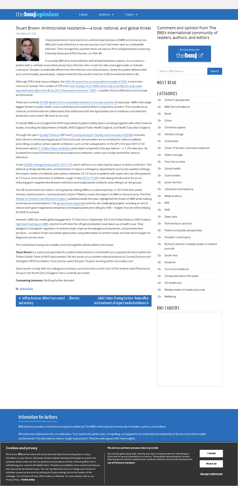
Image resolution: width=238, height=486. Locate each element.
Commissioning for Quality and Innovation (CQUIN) (102, 135)
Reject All (211, 463)
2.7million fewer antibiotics (54, 148)
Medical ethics (173, 196)
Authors (105, 14)
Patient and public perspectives (183, 230)
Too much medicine (177, 269)
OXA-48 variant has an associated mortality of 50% (96, 81)
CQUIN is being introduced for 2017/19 (48, 164)
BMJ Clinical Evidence (177, 107)
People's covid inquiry (178, 237)
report (41, 199)
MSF (167, 203)
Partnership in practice (178, 223)
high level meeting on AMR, (32, 224)
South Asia (171, 255)
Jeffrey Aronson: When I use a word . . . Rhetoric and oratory (49, 301)
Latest (83, 14)
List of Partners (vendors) (121, 463)
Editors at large (173, 155)
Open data (171, 216)
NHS (167, 209)
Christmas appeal (175, 127)
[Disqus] (84, 355)
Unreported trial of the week (181, 276)
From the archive (175, 161)
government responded (71, 203)
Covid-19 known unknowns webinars (187, 148)
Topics (130, 14)
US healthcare (173, 283)
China (168, 120)
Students (170, 262)
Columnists (171, 141)
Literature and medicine (179, 189)
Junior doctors (173, 182)
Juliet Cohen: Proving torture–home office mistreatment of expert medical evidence (121, 301)
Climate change (174, 134)
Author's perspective (177, 100)
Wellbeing (170, 296)
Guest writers (173, 175)
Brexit (168, 113)
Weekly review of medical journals (185, 289)
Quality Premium (50, 135)
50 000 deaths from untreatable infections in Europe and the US (78, 102)
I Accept (211, 453)
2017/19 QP (90, 178)
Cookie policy (28, 479)
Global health (26, 289)
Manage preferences (211, 474)
